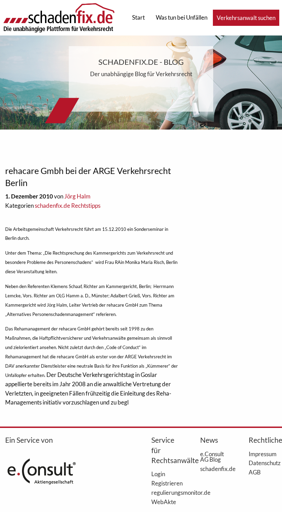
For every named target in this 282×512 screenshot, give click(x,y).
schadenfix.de (214, 468)
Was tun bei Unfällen (181, 17)
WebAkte (163, 501)
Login (158, 473)
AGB (255, 472)
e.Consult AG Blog (212, 456)
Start (138, 17)
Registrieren (165, 483)
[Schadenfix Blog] (59, 17)
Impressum (262, 453)
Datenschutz (263, 462)
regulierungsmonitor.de (165, 492)
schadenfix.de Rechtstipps (67, 205)
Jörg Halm (77, 196)
